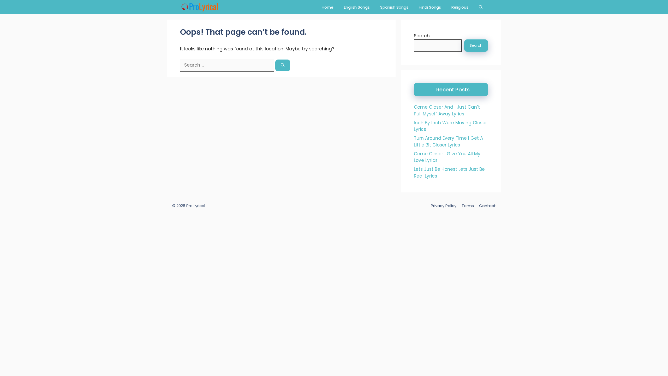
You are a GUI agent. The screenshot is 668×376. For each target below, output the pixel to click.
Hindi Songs (430, 7)
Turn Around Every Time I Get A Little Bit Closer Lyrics (448, 141)
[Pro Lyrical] (199, 7)
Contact (487, 205)
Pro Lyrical (195, 205)
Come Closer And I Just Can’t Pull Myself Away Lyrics (447, 110)
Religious (459, 7)
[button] (481, 7)
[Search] (282, 65)
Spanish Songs (394, 7)
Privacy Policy (443, 205)
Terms (468, 205)
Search (422, 36)
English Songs (357, 7)
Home (327, 7)
